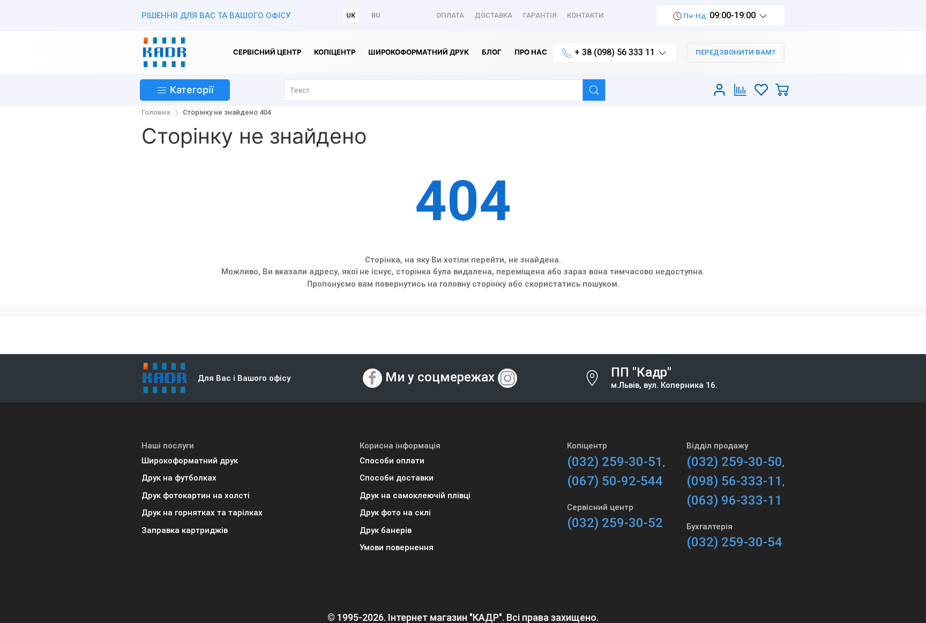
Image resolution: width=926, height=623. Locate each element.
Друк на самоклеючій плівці (415, 495)
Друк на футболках (178, 478)
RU (375, 15)
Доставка (493, 15)
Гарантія (539, 15)
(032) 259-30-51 (615, 461)
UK (350, 15)
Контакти (585, 15)
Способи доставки (397, 478)
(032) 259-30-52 (615, 522)
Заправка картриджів (184, 530)
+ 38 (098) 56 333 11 (614, 52)
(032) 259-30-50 (734, 461)
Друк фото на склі (395, 512)
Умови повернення (397, 547)
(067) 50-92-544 (615, 481)
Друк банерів (386, 530)
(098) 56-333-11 (734, 481)
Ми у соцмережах (440, 377)
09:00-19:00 (720, 15)
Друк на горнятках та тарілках (202, 512)
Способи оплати (392, 461)
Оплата (450, 15)
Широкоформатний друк (189, 461)
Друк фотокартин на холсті (195, 495)
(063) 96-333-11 (734, 500)
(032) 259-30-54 (734, 542)
